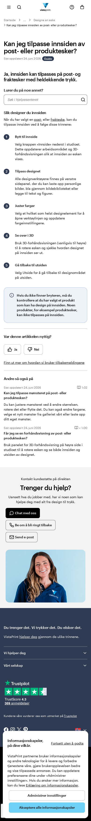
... (24, 20)
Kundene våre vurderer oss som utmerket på (40, 715)
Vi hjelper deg (15, 653)
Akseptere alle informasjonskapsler (47, 807)
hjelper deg (28, 637)
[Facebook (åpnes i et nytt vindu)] (6, 730)
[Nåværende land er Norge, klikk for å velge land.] (81, 730)
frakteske (58, 119)
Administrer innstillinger (47, 795)
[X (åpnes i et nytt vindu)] (19, 730)
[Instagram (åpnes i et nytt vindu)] (12, 730)
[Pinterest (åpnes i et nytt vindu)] (25, 730)
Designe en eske (44, 20)
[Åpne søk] (19, 7)
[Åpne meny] (9, 7)
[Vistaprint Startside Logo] (45, 7)
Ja (15, 349)
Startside (10, 20)
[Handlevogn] (82, 7)
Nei (36, 349)
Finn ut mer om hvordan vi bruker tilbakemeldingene (44, 363)
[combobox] (42, 99)
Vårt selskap (13, 665)
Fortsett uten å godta (67, 743)
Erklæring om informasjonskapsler (52, 785)
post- (38, 119)
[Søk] (83, 99)
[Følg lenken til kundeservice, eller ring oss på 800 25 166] (72, 7)
